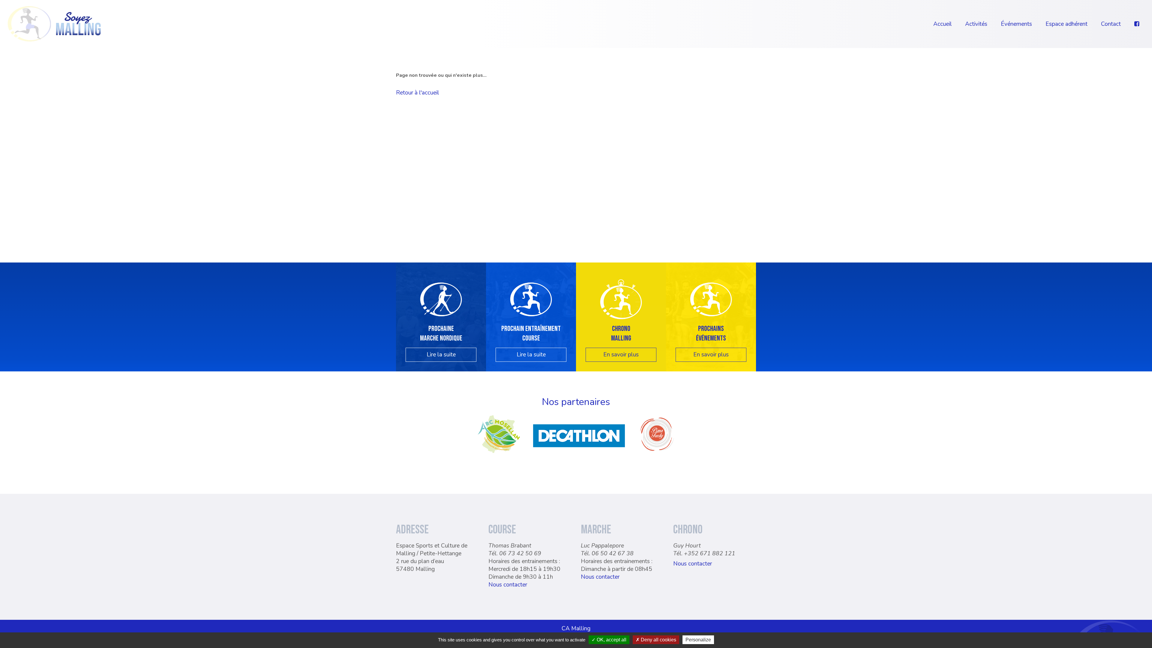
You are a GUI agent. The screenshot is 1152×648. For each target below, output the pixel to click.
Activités (976, 24)
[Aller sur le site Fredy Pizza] (657, 453)
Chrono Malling (621, 333)
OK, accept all (611, 639)
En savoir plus (621, 354)
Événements (1016, 24)
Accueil (942, 24)
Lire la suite (441, 354)
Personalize (698, 639)
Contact (1111, 24)
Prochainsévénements (711, 333)
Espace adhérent (1067, 24)
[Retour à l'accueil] (54, 23)
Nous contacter (507, 585)
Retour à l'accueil (417, 93)
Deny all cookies (658, 639)
